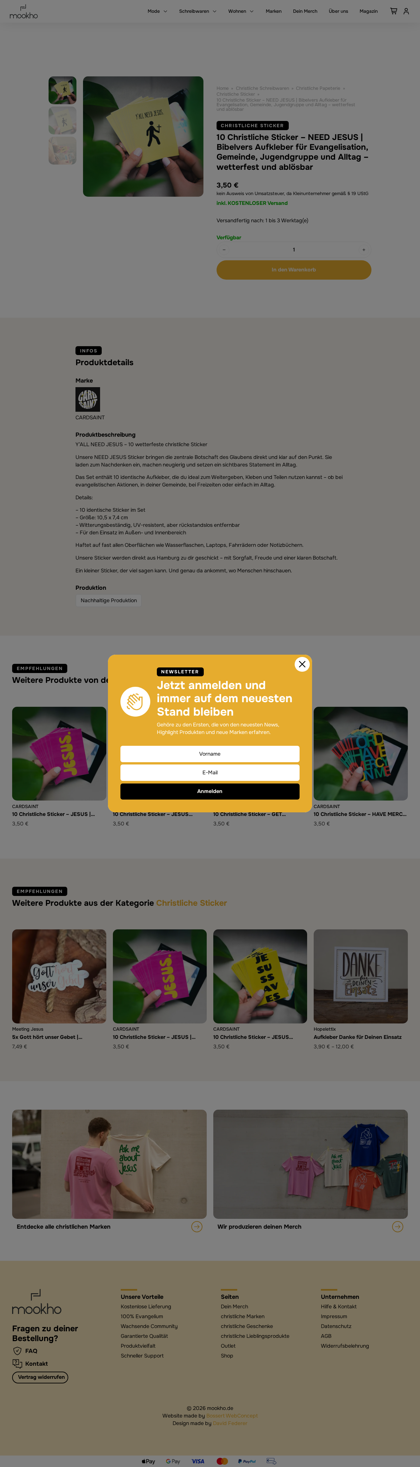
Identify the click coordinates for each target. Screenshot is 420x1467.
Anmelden (209, 791)
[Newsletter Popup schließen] (302, 664)
